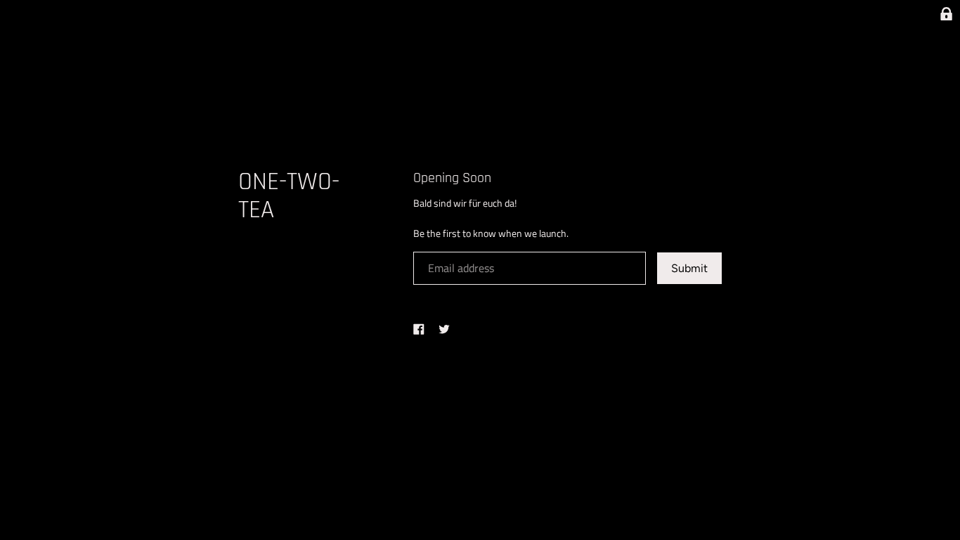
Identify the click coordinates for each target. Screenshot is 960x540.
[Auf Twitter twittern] (444, 328)
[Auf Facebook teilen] (419, 328)
